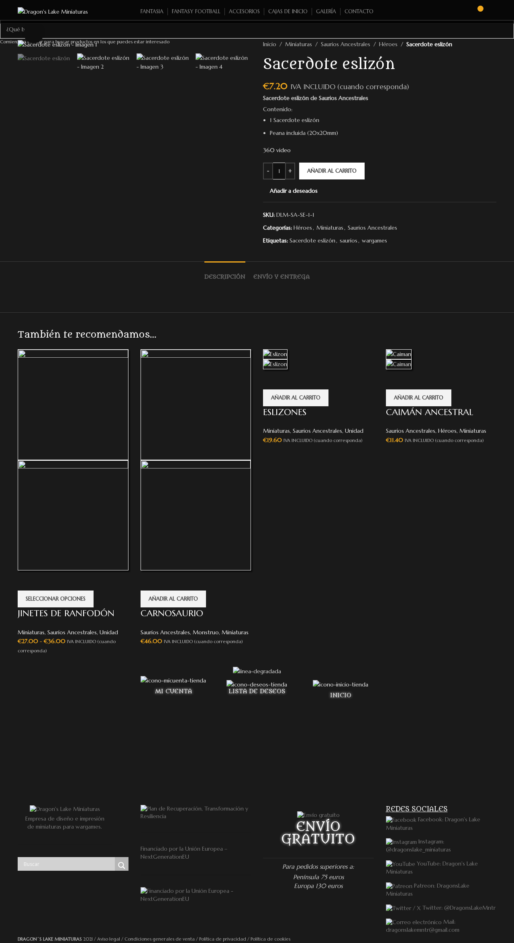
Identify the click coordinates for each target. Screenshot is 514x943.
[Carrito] (476, 12)
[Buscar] (462, 12)
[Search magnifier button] (121, 865)
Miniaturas (31, 632)
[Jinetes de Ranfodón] (73, 403)
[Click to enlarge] (34, 33)
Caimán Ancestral (429, 412)
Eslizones (284, 412)
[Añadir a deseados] (28, 580)
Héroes (447, 430)
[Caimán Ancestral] (399, 353)
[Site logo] (53, 11)
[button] (173, 599)
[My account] (493, 12)
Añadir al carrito (332, 170)
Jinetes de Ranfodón (66, 613)
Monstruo (206, 632)
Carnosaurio (172, 613)
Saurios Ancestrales (72, 632)
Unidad (109, 632)
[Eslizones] (275, 353)
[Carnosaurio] (196, 403)
